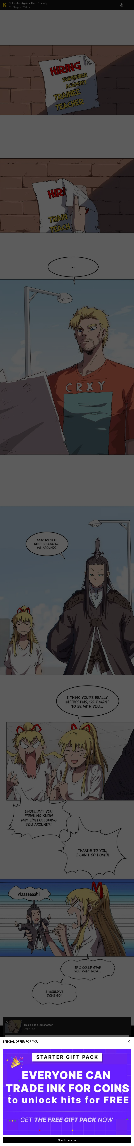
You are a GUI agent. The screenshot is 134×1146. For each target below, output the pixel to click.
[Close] (128, 1041)
